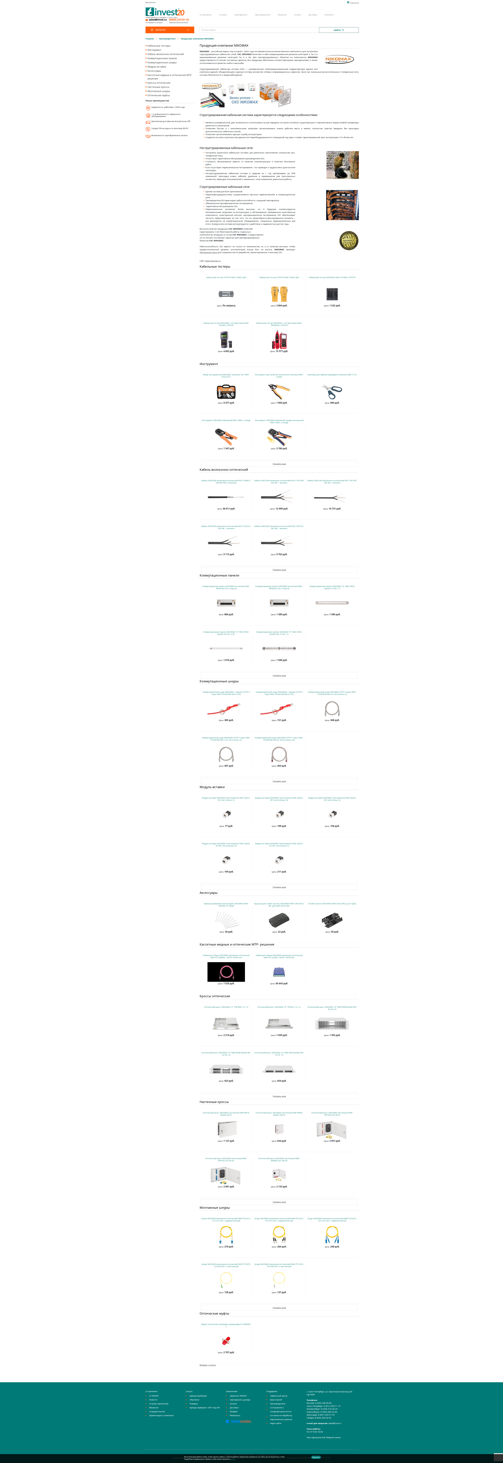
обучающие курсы (208, 252)
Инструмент (154, 49)
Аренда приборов (198, 1395)
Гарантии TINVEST (238, 1395)
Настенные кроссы (158, 86)
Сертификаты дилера (240, 1399)
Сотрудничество (157, 1411)
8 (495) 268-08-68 (323, 1403)
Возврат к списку (208, 1365)
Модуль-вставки (156, 66)
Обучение (194, 1399)
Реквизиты (235, 1415)
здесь (233, 1459)
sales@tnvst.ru (334, 1423)
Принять (316, 1457)
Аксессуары (154, 70)
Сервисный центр (278, 1395)
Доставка (312, 14)
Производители (262, 14)
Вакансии (153, 1407)
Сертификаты (240, 14)
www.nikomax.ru (213, 261)
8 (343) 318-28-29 (329, 1409)
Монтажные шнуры (158, 91)
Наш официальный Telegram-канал (324, 1437)
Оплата (297, 14)
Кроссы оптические (158, 82)
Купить (225, 312)
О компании (206, 14)
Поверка (194, 1403)
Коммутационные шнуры (162, 62)
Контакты (329, 14)
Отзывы (223, 14)
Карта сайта (275, 1423)
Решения (282, 14)
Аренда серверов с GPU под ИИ (205, 1407)
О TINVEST (154, 1395)
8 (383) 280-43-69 (329, 1412)
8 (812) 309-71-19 (332, 1406)
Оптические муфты (158, 95)
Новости (153, 1399)
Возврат (233, 1411)
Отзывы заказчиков (158, 1403)
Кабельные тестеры (158, 45)
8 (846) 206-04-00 (323, 1417)
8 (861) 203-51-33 (326, 1414)
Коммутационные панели (162, 58)
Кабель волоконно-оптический (165, 54)
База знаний (276, 1399)
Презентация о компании (161, 1415)
